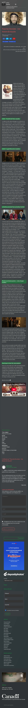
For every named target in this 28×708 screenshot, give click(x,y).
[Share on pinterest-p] (14, 39)
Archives (5, 578)
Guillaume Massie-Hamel (8, 639)
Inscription (8, 613)
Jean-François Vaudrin (8, 638)
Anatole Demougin (7, 649)
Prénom (7, 593)
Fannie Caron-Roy (7, 659)
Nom (6, 599)
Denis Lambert (6, 663)
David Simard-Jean (7, 633)
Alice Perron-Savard (7, 660)
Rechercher (21, 538)
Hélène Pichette (7, 655)
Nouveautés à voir (12, 41)
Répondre (23, 485)
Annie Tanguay (6, 623)
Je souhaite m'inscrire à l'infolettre (13, 610)
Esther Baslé (6, 636)
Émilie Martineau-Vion (8, 657)
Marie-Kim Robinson (7, 662)
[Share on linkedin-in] (10, 39)
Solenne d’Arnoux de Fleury (9, 665)
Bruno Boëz (6, 634)
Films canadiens (5, 41)
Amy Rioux (6, 647)
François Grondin (7, 622)
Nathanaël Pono (7, 625)
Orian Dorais (6, 631)
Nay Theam (6, 628)
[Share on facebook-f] (3, 39)
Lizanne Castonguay (7, 642)
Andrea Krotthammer (8, 34)
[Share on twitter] (7, 39)
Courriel (7, 604)
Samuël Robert (6, 644)
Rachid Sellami (6, 641)
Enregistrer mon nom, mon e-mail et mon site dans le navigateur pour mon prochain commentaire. (13, 523)
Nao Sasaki (6, 630)
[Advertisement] (14, 68)
